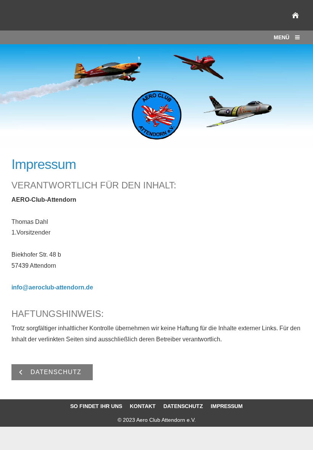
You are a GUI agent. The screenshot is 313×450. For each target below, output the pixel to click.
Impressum (227, 406)
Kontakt (143, 406)
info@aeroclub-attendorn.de (52, 287)
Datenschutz (183, 406)
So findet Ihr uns (96, 406)
